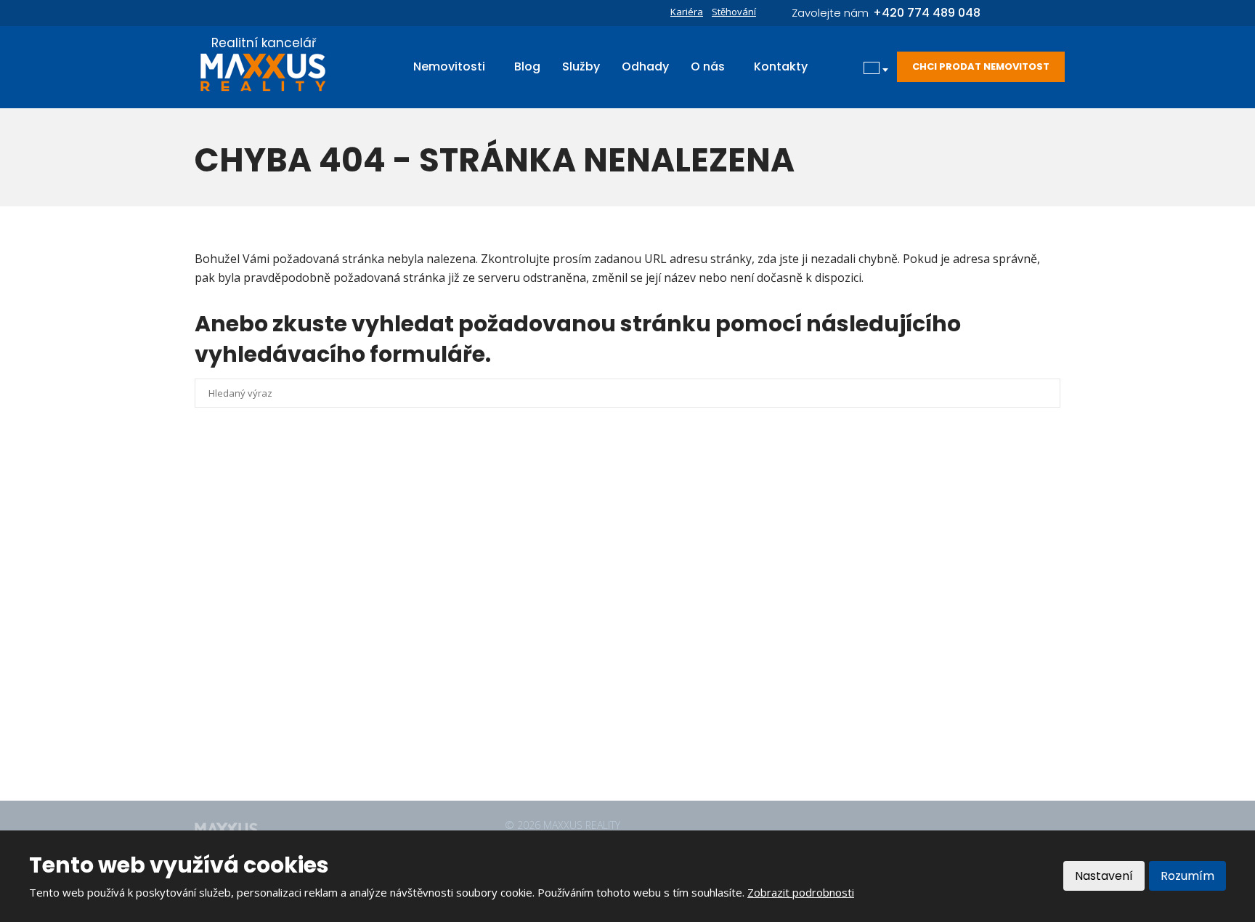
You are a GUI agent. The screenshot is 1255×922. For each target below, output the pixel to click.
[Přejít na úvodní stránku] (263, 72)
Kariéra (686, 11)
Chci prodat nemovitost (980, 66)
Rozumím (1187, 876)
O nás (708, 66)
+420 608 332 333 (292, 662)
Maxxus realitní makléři (549, 716)
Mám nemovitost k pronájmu (564, 644)
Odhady (645, 66)
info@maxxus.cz (285, 692)
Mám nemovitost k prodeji (559, 668)
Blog (527, 66)
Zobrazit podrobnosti (800, 892)
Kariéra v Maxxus (536, 692)
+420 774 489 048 (292, 677)
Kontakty (781, 66)
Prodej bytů (523, 596)
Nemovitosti (449, 66)
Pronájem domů (533, 572)
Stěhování (734, 11)
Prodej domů (526, 548)
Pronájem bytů (530, 620)
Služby (581, 66)
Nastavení (1104, 876)
